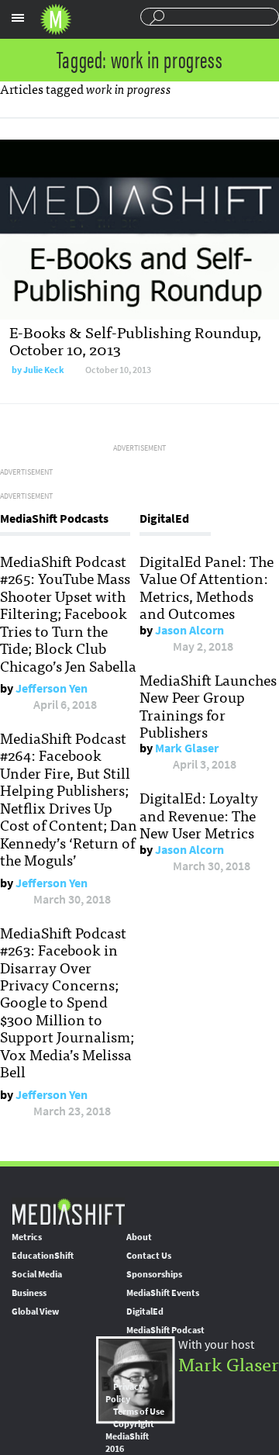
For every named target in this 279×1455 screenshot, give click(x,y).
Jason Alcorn (189, 630)
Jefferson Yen (52, 688)
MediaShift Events (162, 1293)
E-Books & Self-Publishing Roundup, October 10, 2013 (135, 340)
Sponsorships (154, 1274)
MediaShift (68, 1211)
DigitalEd (145, 1311)
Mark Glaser (187, 748)
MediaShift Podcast (165, 1330)
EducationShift (43, 1255)
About (139, 1237)
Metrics (27, 1237)
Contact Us (148, 1255)
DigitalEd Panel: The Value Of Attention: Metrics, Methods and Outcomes (207, 586)
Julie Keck (43, 370)
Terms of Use (138, 1411)
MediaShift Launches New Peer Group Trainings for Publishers (208, 705)
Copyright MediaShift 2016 (129, 1436)
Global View (35, 1311)
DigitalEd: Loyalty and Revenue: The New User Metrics (199, 815)
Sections (17, 17)
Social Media (37, 1274)
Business (29, 1293)
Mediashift (56, 19)
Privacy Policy (124, 1393)
